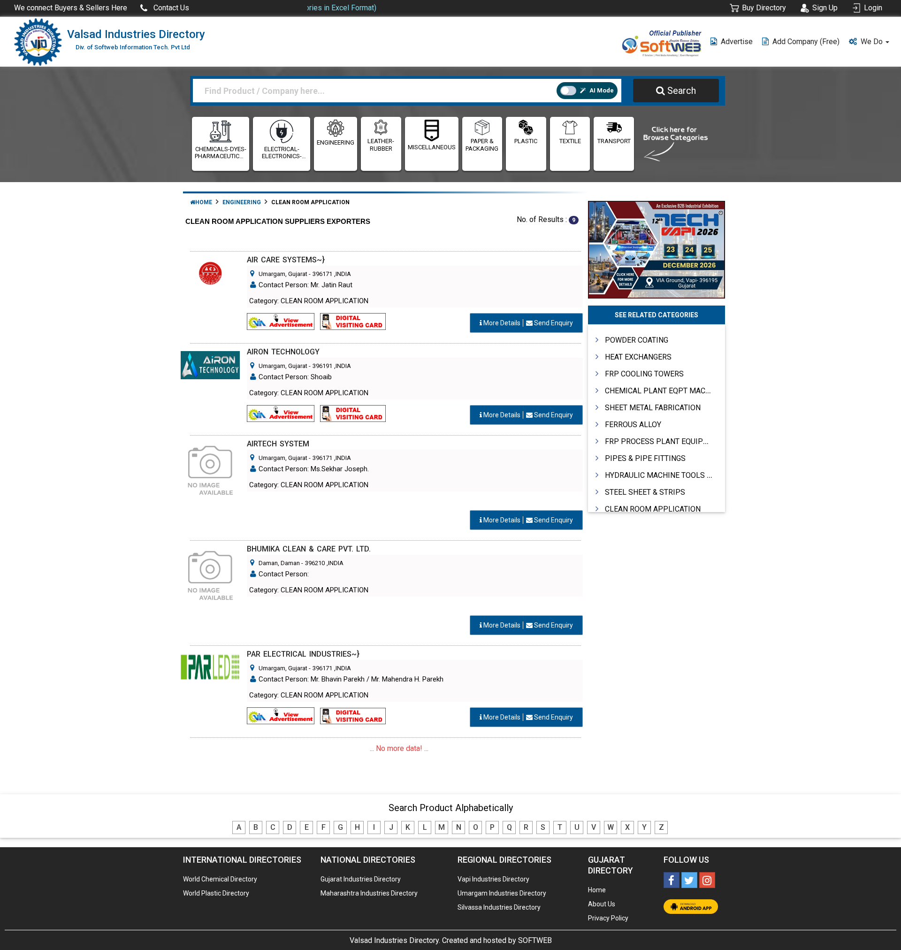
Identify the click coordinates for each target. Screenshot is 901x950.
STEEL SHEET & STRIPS (645, 492)
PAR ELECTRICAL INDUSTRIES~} (303, 654)
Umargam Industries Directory (502, 893)
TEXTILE (570, 141)
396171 (322, 273)
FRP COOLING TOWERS (644, 373)
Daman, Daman (279, 563)
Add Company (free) (806, 41)
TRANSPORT (614, 141)
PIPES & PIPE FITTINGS (645, 458)
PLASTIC (525, 141)
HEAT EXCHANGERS (638, 356)
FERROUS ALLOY (633, 424)
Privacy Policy (608, 918)
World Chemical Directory (220, 879)
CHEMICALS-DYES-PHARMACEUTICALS (220, 153)
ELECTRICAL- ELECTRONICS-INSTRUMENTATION (281, 153)
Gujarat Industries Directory (361, 879)
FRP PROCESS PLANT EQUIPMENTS (666, 441)
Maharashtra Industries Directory (369, 893)
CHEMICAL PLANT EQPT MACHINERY (668, 390)
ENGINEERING (335, 142)
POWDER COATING (636, 340)
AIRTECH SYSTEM (278, 443)
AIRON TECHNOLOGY (283, 351)
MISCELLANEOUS (432, 147)
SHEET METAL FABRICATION (653, 407)
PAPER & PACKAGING (482, 145)
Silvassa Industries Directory (499, 907)
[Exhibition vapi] (656, 248)
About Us (601, 904)
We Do (873, 41)
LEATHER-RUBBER (380, 145)
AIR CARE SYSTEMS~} (286, 259)
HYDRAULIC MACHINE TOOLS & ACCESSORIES (683, 475)
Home (203, 202)
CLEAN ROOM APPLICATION (653, 509)
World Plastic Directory (216, 893)
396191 (322, 365)
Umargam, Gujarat (283, 273)
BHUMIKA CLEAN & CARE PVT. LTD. (309, 548)
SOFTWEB (535, 940)
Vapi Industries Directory (493, 879)
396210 (315, 563)
